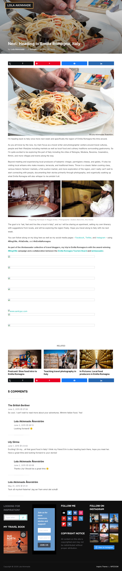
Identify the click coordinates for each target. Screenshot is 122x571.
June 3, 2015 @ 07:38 (18, 409)
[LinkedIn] (69, 518)
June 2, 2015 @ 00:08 (24, 465)
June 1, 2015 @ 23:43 (18, 446)
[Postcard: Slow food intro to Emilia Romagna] (24, 359)
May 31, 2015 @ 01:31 (18, 486)
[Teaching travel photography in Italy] (60, 359)
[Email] (64, 513)
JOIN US (44, 545)
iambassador (97, 251)
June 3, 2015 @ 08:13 (24, 425)
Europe (33, 49)
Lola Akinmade (18, 49)
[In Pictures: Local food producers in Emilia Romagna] (96, 359)
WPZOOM (114, 567)
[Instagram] (81, 513)
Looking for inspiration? (12, 508)
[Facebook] (75, 513)
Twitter (88, 237)
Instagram (101, 237)
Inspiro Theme (101, 567)
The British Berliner (19, 405)
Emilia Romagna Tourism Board (72, 251)
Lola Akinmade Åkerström (29, 421)
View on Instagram (105, 547)
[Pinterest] (64, 518)
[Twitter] (69, 513)
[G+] (75, 518)
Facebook (79, 237)
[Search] (23, 517)
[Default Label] (81, 518)
